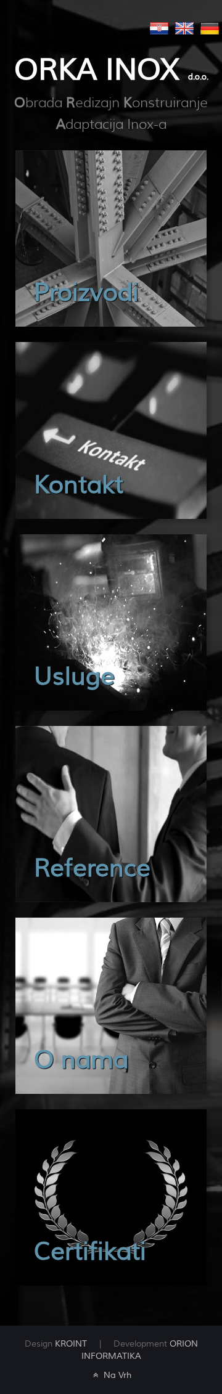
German (210, 28)
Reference (92, 868)
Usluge (74, 677)
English (184, 28)
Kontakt (78, 485)
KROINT (71, 1344)
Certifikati (90, 1252)
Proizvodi (86, 293)
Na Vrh (116, 1375)
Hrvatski (159, 28)
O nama (81, 1060)
